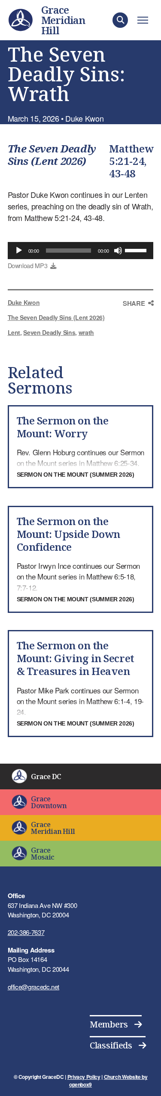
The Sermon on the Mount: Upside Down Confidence (68, 534)
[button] (120, 20)
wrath (86, 332)
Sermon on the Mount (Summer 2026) (75, 474)
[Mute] (118, 250)
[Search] (144, 39)
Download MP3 (28, 265)
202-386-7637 (26, 932)
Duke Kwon (24, 302)
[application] (81, 250)
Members (109, 1024)
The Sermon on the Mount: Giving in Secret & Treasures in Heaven (75, 658)
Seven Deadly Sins (49, 332)
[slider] (137, 249)
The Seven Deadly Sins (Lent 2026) (52, 154)
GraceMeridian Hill (63, 20)
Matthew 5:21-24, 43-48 (131, 160)
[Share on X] (138, 337)
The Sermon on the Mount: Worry (63, 426)
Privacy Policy (83, 1077)
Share (134, 303)
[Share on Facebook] (138, 319)
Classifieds (111, 1045)
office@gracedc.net (34, 986)
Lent (14, 332)
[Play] (19, 250)
